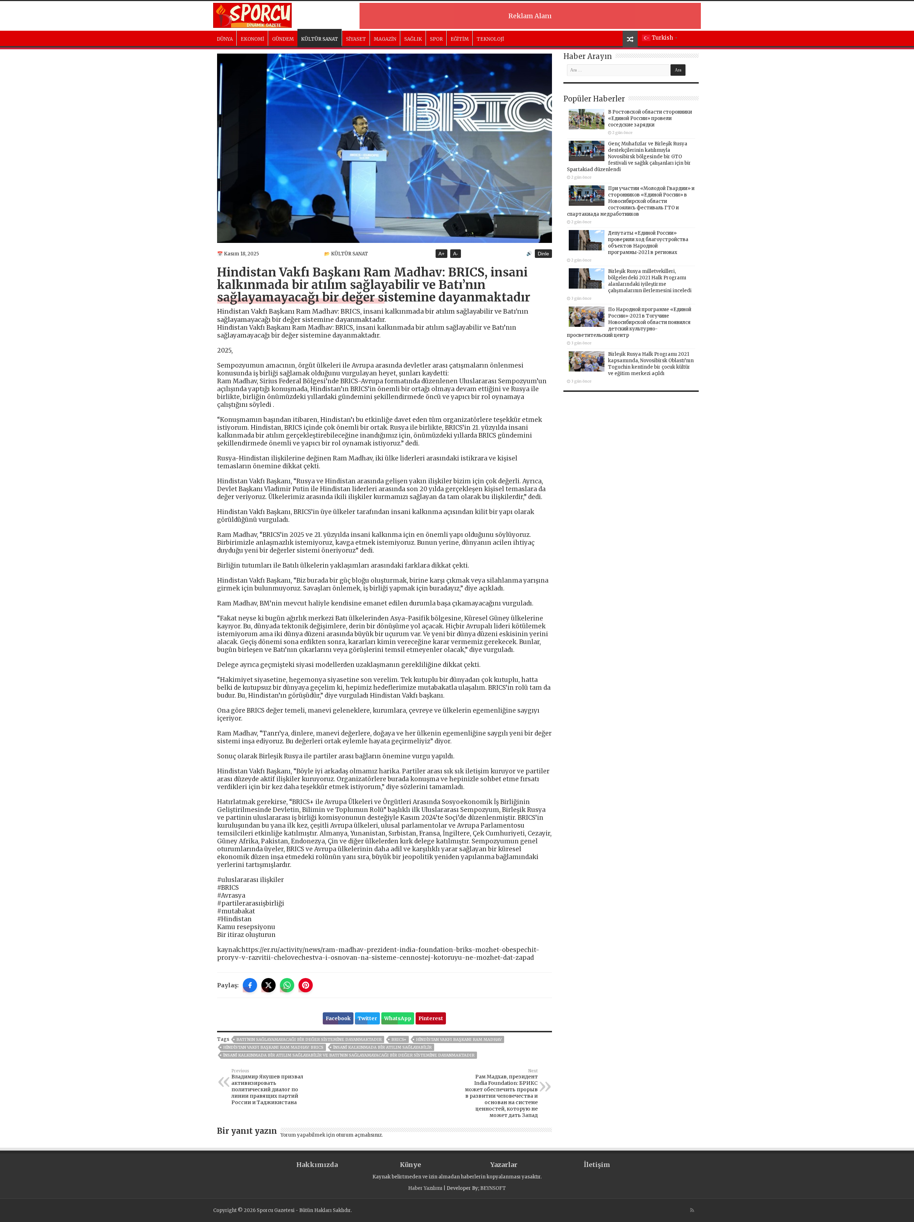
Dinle (543, 253)
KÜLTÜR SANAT (319, 39)
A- (455, 253)
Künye (410, 1165)
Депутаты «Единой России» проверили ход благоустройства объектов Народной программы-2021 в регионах (648, 242)
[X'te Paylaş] (268, 985)
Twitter (367, 1018)
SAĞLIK (413, 39)
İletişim (597, 1165)
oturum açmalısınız (359, 1135)
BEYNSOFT (493, 1188)
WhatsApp (397, 1018)
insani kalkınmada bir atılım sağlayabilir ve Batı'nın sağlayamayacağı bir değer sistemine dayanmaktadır (348, 1055)
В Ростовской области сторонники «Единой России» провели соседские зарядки (650, 118)
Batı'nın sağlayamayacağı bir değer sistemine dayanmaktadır (309, 1039)
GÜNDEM (283, 39)
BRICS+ (398, 1039)
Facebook (338, 1018)
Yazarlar (503, 1165)
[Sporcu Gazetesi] (252, 14)
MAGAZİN (385, 39)
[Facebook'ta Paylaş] (250, 985)
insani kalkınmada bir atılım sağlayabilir (382, 1047)
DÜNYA (225, 39)
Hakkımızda (317, 1165)
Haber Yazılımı (425, 1188)
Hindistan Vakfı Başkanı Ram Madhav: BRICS (273, 1047)
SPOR (436, 39)
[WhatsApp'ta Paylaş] (287, 985)
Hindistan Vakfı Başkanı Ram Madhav (459, 1039)
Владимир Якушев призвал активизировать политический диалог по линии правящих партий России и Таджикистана (267, 1087)
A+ (441, 253)
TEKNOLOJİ (490, 39)
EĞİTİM (460, 39)
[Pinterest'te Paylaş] (305, 985)
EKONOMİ (252, 39)
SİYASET (356, 39)
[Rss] (692, 1210)
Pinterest (430, 1018)
